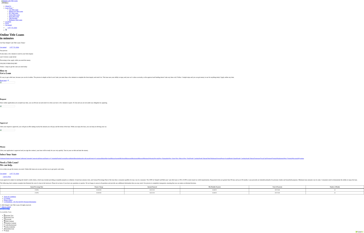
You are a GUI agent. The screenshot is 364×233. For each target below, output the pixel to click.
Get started (8, 25)
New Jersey (172, 158)
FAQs (7, 23)
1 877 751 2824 (12, 28)
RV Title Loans (13, 13)
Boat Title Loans (14, 16)
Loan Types (8, 8)
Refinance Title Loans (15, 20)
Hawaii (68, 158)
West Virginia (288, 158)
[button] (1, 207)
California (23, 158)
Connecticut (35, 158)
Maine (103, 158)
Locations (8, 21)
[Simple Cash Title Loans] (9, 1)
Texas (262, 158)
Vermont (269, 158)
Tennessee (257, 158)
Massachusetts (115, 158)
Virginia (274, 158)
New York (187, 158)
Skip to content (6, 207)
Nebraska (151, 158)
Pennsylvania (225, 158)
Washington (280, 158)
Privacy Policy (8, 200)
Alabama (2, 158)
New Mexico (180, 158)
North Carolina (194, 158)
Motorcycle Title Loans (16, 11)
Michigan (122, 158)
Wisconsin (295, 158)
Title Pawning (13, 18)
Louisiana (98, 158)
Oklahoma (213, 158)
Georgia (63, 158)
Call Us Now (7, 176)
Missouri (140, 158)
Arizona (12, 158)
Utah (265, 158)
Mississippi (134, 158)
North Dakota (203, 158)
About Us (8, 6)
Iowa (83, 158)
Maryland (108, 158)
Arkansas (17, 158)
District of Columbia (51, 158)
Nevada (156, 158)
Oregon (218, 158)
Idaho (72, 158)
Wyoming (301, 158)
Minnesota (128, 158)
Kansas (87, 158)
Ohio (208, 158)
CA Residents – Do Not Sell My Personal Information (20, 202)
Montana (146, 158)
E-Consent (7, 198)
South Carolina (241, 158)
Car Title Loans (13, 10)
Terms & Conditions (10, 196)
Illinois (76, 158)
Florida (59, 158)
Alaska (7, 158)
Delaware (42, 158)
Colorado (29, 158)
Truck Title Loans (14, 15)
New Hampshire (164, 158)
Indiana (80, 158)
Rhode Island (233, 158)
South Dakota (250, 158)
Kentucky (92, 158)
